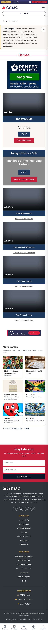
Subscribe (23, 477)
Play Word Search (24, 281)
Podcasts (24, 540)
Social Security (24, 560)
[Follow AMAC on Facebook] (15, 509)
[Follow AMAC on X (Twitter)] (21, 509)
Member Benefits (24, 528)
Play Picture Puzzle (24, 315)
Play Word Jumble (24, 213)
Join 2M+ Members (39, 2)
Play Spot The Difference (24, 247)
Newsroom (24, 573)
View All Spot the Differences (24, 253)
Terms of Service (24, 619)
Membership (24, 524)
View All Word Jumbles (24, 219)
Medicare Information (24, 556)
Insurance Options (24, 564)
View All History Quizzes (24, 179)
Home (7, 21)
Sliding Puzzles (16, 428)
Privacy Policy (11, 619)
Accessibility (37, 619)
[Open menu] (43, 7)
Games (24, 532)
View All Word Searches (24, 287)
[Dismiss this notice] (43, 29)
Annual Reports (24, 577)
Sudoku (27, 428)
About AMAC (24, 520)
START (24, 134)
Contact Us (24, 544)
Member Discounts (24, 568)
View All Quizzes (24, 140)
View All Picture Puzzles (24, 320)
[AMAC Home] (24, 488)
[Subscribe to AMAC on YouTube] (32, 509)
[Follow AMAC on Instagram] (27, 509)
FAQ (24, 581)
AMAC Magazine (24, 536)
